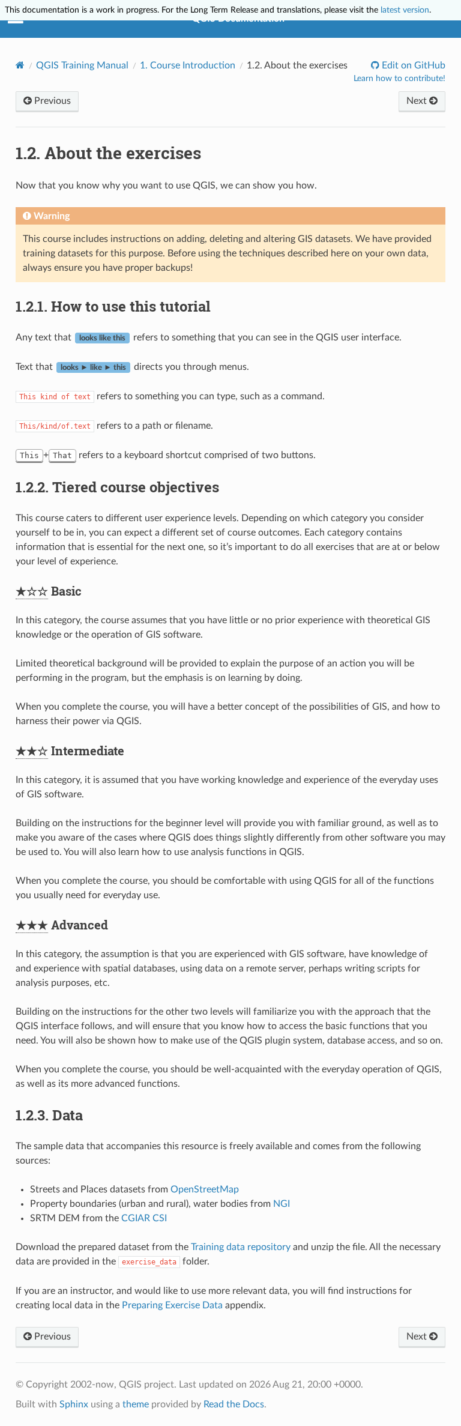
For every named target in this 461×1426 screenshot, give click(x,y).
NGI (281, 1204)
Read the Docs (233, 1404)
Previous (51, 101)
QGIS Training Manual (82, 65)
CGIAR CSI (144, 1218)
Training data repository (241, 1247)
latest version (405, 9)
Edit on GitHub (412, 65)
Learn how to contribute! (399, 78)
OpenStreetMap (204, 1189)
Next (417, 101)
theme (135, 1404)
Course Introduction (187, 65)
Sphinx (73, 1404)
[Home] (20, 65)
